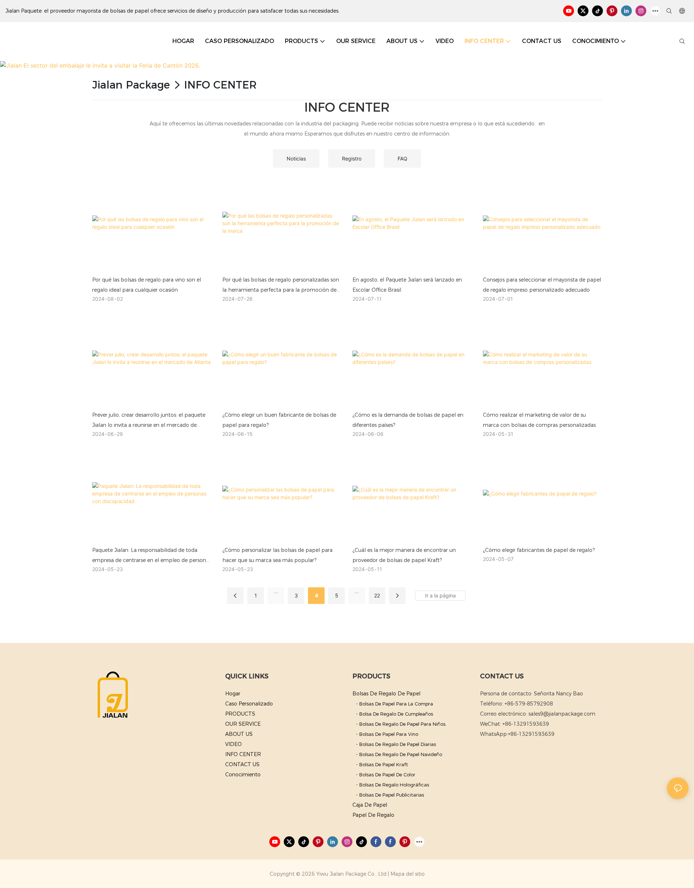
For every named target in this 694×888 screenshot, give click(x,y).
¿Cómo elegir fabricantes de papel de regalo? (539, 550)
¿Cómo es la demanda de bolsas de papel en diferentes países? (407, 420)
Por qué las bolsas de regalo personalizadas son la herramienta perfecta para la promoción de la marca (280, 285)
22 (377, 595)
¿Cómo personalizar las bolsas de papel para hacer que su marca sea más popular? (277, 555)
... (276, 591)
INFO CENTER (220, 84)
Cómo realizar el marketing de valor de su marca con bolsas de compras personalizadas (539, 420)
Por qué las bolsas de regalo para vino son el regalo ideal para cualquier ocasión (146, 284)
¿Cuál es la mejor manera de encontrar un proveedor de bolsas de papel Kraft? (404, 555)
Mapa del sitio (407, 874)
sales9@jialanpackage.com (561, 714)
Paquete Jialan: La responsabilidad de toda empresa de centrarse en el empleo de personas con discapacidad (151, 556)
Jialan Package (131, 84)
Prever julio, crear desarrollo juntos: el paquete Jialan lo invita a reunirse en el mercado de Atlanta (148, 421)
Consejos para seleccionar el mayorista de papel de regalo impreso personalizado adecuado (542, 284)
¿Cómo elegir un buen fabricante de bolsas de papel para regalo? (279, 420)
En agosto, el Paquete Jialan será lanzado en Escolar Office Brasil (407, 284)
